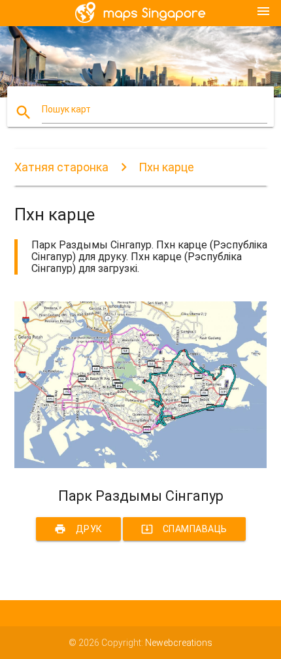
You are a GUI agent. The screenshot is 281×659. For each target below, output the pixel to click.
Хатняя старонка (61, 167)
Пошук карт (66, 109)
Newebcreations (178, 642)
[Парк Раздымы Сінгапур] (140, 465)
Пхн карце (166, 167)
